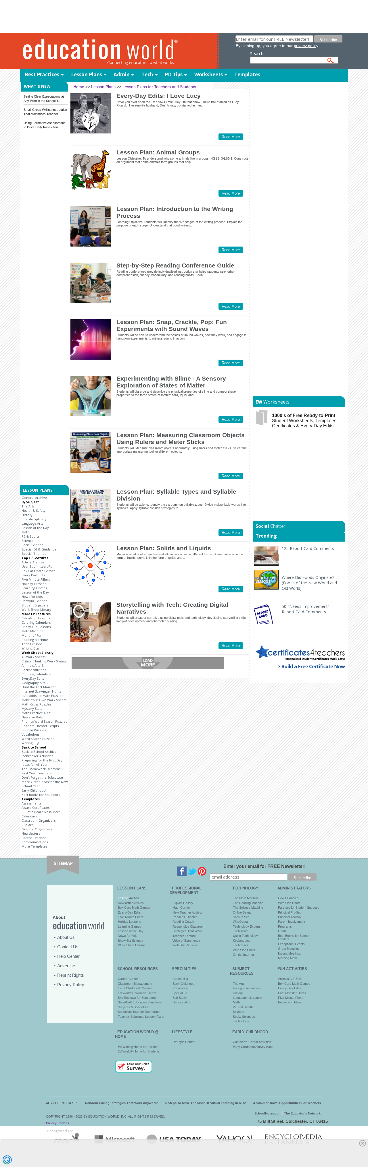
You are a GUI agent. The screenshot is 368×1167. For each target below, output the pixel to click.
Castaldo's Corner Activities (252, 1042)
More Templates (34, 846)
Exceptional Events (291, 944)
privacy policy (306, 45)
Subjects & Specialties (133, 1007)
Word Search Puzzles (38, 738)
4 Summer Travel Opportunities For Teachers (287, 1103)
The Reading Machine (248, 903)
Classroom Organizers (38, 820)
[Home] (105, 51)
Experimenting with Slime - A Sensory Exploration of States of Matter (171, 382)
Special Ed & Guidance (39, 549)
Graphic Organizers (37, 829)
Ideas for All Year (35, 764)
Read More (231, 137)
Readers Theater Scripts (40, 726)
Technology (241, 1021)
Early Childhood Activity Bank (253, 1046)
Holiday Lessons (34, 583)
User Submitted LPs (37, 566)
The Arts (28, 506)
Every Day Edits (33, 575)
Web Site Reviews (185, 945)
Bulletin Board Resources (41, 812)
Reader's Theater (184, 917)
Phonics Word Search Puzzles (44, 721)
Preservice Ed (182, 988)
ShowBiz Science (34, 601)
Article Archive (33, 562)
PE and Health (243, 1007)
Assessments (31, 803)
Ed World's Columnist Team (137, 993)
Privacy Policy (70, 984)
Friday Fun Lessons (36, 627)
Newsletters (31, 833)
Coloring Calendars (36, 622)
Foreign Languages (246, 988)
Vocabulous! (31, 734)
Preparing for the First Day (42, 760)
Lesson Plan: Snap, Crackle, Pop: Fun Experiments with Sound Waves (171, 325)
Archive (134, 898)
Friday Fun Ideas (290, 1002)
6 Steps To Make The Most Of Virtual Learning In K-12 (205, 1103)
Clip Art (27, 825)
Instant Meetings (289, 953)
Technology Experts (247, 926)
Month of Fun (32, 635)
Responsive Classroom (188, 926)
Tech (147, 74)
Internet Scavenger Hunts (41, 691)
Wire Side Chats (244, 950)
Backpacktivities (34, 670)
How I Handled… (290, 898)
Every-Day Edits (129, 912)
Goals (282, 931)
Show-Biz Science (130, 940)
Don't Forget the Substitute (42, 777)
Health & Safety (33, 510)
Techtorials (240, 945)
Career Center (128, 978)
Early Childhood (34, 790)
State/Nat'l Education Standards (140, 1002)
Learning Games (34, 588)
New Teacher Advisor (187, 912)
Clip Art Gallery (182, 903)
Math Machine (32, 631)
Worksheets (208, 74)
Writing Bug (30, 648)
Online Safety (242, 912)
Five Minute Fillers (36, 579)
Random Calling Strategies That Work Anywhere (121, 1103)
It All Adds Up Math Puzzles (42, 695)
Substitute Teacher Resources (139, 1011)
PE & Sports (30, 536)
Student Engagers (35, 605)
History (27, 515)
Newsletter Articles (131, 903)
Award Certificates (35, 807)
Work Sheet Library (36, 609)
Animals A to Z (32, 665)
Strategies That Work (187, 931)
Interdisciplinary (34, 519)
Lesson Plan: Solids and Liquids (163, 548)
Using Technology (245, 935)
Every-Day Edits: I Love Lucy (158, 95)
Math (25, 532)
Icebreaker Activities (37, 756)
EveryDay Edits (33, 678)
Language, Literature (247, 997)
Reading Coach (183, 921)
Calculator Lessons (36, 618)
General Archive (34, 497)
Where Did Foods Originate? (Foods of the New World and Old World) (309, 583)
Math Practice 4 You (37, 713)
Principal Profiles (289, 912)
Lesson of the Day (35, 528)
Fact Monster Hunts (292, 993)
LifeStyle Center (183, 1042)
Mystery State (32, 708)
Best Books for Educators (41, 794)
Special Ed (179, 993)
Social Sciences (244, 1016)
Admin (122, 74)
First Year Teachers (36, 773)
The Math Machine (246, 898)
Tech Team (240, 931)
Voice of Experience (186, 940)
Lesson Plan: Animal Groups (158, 152)
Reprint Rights (70, 975)
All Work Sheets (33, 657)
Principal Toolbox (290, 917)
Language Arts (32, 523)
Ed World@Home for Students (139, 1051)
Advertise (66, 965)
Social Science (32, 545)
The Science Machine (248, 907)
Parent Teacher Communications (35, 839)
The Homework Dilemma (41, 769)
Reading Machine (35, 639)
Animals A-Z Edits (290, 978)
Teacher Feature (184, 936)
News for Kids (32, 596)
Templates (247, 74)
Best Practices (42, 74)
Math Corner (181, 907)
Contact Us (67, 946)
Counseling (180, 978)
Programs (285, 926)
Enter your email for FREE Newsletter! (264, 866)
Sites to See (241, 917)
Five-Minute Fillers (130, 917)
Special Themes (34, 553)
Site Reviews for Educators (137, 997)
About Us (66, 937)
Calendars (29, 816)
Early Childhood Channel (135, 988)
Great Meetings (289, 948)
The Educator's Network (302, 1113)
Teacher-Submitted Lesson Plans (141, 1016)
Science (28, 540)
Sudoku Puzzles (34, 730)
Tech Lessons (32, 644)
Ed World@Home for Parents (138, 1046)
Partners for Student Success (298, 907)
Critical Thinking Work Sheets (44, 661)
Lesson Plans (86, 74)
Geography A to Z (35, 683)
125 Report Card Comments (308, 548)
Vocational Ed (181, 1002)
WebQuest (240, 921)
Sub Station (180, 997)
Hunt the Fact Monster (39, 687)
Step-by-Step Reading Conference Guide (175, 265)
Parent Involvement (291, 921)
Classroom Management (135, 983)
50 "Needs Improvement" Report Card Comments (305, 609)
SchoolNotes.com (267, 1113)
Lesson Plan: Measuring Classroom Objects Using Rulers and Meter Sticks (180, 438)
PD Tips (174, 74)
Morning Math (287, 958)
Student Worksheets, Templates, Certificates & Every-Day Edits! (305, 420)
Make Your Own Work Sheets (44, 700)
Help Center (68, 956)
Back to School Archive (39, 751)
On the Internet (243, 954)
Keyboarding (241, 940)
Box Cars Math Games (38, 571)
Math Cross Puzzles (36, 704)
